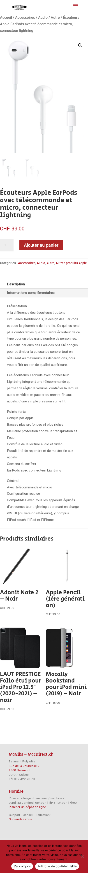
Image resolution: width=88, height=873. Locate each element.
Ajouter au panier (41, 245)
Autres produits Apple (71, 263)
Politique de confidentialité (57, 866)
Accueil (6, 17)
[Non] (82, 856)
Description (16, 284)
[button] (80, 45)
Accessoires (25, 17)
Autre (55, 17)
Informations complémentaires (31, 292)
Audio (43, 17)
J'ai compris (22, 866)
